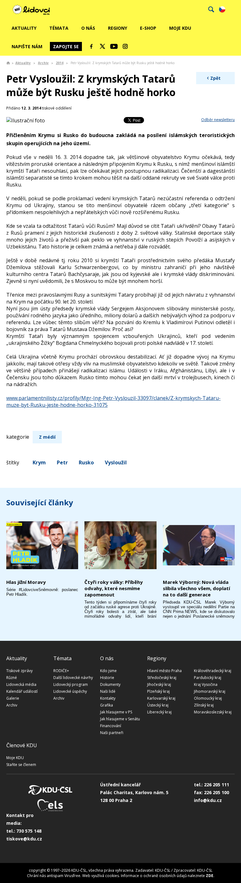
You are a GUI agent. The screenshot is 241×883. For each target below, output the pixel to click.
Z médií (47, 437)
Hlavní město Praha (164, 670)
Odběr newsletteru (218, 119)
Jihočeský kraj (159, 684)
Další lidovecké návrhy (73, 677)
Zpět (215, 78)
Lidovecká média (21, 684)
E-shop (148, 28)
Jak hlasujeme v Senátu (120, 719)
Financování (110, 725)
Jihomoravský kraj (209, 691)
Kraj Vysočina (205, 684)
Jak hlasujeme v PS (116, 712)
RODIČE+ (61, 670)
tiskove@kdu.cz (24, 839)
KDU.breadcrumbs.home (8, 62)
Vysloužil (116, 462)
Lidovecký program (70, 684)
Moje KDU (180, 28)
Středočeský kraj (161, 677)
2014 (59, 63)
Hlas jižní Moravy (26, 582)
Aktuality (24, 28)
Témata (58, 28)
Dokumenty (110, 684)
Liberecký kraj (159, 712)
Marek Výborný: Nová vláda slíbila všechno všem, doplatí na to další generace (196, 588)
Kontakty (107, 698)
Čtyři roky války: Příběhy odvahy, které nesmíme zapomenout (113, 588)
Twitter (103, 46)
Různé (11, 677)
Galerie (12, 698)
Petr (62, 462)
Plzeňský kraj (158, 691)
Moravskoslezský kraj (213, 712)
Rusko (86, 462)
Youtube (114, 46)
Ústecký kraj (158, 705)
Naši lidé (107, 691)
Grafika (106, 705)
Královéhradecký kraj (212, 670)
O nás (88, 28)
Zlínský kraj (204, 705)
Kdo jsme (108, 670)
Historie (107, 677)
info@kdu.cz (208, 800)
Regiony (117, 28)
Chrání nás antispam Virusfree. (54, 875)
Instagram (125, 46)
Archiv (43, 63)
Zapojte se (66, 46)
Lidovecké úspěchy (70, 691)
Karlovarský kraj (161, 698)
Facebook (91, 46)
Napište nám (27, 46)
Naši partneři (111, 732)
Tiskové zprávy (19, 670)
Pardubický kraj (207, 677)
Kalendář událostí (22, 691)
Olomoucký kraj (208, 698)
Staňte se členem (21, 764)
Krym (39, 462)
